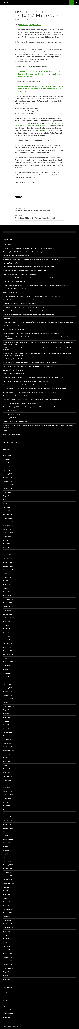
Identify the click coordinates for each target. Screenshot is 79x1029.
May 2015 (6, 942)
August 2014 (7, 972)
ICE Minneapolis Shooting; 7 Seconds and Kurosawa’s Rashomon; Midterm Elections (30, 362)
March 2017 (7, 861)
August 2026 (7, 455)
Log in (5, 1006)
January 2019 (7, 780)
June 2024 (6, 544)
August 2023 (7, 577)
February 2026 (8, 474)
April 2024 (6, 551)
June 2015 (6, 939)
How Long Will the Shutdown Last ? (14, 418)
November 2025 (8, 485)
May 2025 (6, 503)
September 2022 (8, 618)
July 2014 (6, 975)
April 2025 (6, 507)
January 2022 (7, 647)
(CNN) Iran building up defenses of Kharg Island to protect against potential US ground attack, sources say (36, 285)
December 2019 (8, 739)
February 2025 (8, 514)
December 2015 (8, 916)
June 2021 (6, 673)
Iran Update (7, 244)
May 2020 (6, 721)
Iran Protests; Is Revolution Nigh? (13, 359)
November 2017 (8, 832)
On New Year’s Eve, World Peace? (13, 373)
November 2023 (8, 570)
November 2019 (8, 743)
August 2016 (7, 887)
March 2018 (7, 817)
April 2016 (6, 902)
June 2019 (6, 761)
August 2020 (7, 710)
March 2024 (7, 555)
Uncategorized (7, 993)
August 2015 (7, 931)
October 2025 (7, 488)
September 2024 (8, 533)
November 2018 (8, 787)
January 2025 (7, 518)
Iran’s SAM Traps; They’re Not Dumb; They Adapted (19, 274)
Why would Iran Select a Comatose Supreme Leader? (19, 303)
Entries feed (7, 1010)
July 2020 (6, 713)
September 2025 (8, 492)
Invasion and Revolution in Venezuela (15, 421)
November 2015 (8, 920)
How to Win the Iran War (11, 263)
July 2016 (6, 891)
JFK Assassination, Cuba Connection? (15, 396)
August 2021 (7, 665)
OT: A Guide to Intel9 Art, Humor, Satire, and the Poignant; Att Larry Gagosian (27, 366)
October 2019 (7, 747)
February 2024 (8, 558)
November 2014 (8, 961)
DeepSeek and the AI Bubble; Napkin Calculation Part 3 (20, 403)
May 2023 (6, 588)
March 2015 (7, 950)
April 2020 (6, 725)
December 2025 (8, 481)
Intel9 (5, 2)
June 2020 (6, 717)
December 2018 (8, 784)
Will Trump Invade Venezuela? (12, 431)
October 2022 (7, 614)
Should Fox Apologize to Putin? (30, 25)
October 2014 (7, 964)
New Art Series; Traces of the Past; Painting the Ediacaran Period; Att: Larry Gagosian (30, 385)
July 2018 (6, 802)
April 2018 (6, 813)
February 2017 (8, 865)
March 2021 (7, 684)
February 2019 (8, 776)
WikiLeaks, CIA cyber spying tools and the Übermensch (32, 209)
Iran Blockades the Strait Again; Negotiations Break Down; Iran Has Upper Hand (28, 266)
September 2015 (8, 927)
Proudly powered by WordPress (11, 1026)
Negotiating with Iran (10, 292)
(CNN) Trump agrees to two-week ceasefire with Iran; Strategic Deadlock (26, 270)
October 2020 (7, 702)
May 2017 (6, 854)
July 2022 (6, 625)
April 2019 (6, 769)
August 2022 (7, 621)
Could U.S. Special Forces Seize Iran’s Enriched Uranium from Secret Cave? (26, 300)
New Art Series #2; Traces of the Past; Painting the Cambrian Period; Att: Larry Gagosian (31, 333)
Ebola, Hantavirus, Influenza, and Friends (16, 255)
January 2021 (7, 691)
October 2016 (7, 879)
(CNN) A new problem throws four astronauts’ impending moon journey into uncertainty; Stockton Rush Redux (38, 322)
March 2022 (7, 640)
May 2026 (6, 463)
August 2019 (7, 754)
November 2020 (8, 699)
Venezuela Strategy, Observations (13, 370)
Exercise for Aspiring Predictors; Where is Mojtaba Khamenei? (23, 311)
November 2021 (8, 654)
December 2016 (8, 872)
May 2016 (6, 898)
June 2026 (6, 459)
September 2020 (8, 706)
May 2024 (6, 547)
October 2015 (7, 924)
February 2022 (8, 643)
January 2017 (7, 868)
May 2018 (6, 809)
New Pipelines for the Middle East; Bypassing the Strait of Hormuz (24, 307)
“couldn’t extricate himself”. (46, 130)
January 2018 (7, 824)
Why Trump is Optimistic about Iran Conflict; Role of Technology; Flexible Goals (28, 314)
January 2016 (7, 913)
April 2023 (6, 592)
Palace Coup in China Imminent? (13, 329)
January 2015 (7, 953)
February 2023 (8, 599)
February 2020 (8, 732)
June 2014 (6, 979)
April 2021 (6, 680)
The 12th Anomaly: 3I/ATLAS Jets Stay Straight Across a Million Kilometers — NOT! (29, 407)
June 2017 (6, 850)
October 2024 (7, 529)
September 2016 (8, 883)
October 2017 (7, 835)
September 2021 (8, 662)
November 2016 (8, 876)
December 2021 (8, 651)
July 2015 (6, 935)
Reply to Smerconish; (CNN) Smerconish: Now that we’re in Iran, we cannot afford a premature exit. (34, 278)
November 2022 (8, 610)
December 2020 (8, 695)
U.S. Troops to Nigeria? (10, 410)
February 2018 (8, 820)
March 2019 (7, 772)
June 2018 (6, 806)
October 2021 (7, 658)
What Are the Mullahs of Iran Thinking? (15, 326)
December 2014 (8, 957)
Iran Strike (6, 318)
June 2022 (6, 629)
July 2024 (6, 540)
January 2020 (7, 736)
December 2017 (8, 828)
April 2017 (6, 857)
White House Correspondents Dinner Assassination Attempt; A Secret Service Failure (30, 259)
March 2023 (7, 595)
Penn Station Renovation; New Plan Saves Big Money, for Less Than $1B (25, 381)
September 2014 (8, 968)
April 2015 (6, 946)
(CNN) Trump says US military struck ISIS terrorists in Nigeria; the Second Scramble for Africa (33, 377)
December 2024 (8, 522)
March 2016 (7, 905)
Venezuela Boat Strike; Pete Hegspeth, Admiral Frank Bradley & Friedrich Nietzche (29, 392)
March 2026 (7, 470)
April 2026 (6, 466)
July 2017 (6, 846)
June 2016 (6, 894)
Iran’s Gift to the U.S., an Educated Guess (15, 289)
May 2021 (6, 677)
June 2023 (6, 584)
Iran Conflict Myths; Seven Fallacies (14, 281)
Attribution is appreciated (11, 414)
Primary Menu (76, 2)
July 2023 (6, 581)
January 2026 (7, 477)
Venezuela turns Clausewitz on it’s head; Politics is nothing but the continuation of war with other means (36, 388)
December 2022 (8, 606)
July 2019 (6, 758)
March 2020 (7, 728)
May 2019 (6, 765)
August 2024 (7, 536)
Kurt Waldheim (40, 125)
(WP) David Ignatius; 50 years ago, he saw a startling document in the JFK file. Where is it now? (33, 399)
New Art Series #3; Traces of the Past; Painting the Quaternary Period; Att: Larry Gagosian (31, 296)
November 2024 (8, 525)
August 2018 (7, 798)
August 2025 (7, 496)
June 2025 (6, 499)
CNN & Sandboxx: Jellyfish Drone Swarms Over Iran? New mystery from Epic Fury (29, 248)
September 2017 (8, 839)
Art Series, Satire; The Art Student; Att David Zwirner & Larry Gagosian (25, 252)
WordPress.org (8, 1017)
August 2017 (7, 843)
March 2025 (7, 511)
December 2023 (8, 566)
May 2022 (6, 632)
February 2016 (8, 909)
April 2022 (6, 636)
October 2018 (7, 791)
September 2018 (8, 795)
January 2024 (7, 562)
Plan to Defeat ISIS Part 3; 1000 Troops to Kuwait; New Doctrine (35, 217)
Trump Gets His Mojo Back (11, 434)
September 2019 (8, 750)
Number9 (32, 19)
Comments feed (8, 1013)
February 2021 (8, 688)
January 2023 (7, 603)
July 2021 (6, 669)
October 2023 (7, 573)
